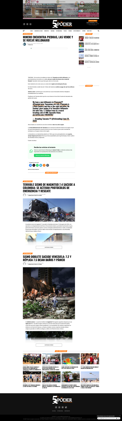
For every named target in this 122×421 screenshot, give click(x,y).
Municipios (46, 30)
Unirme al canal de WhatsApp (42, 155)
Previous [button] (24, 9)
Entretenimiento (76, 30)
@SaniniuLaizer (38, 104)
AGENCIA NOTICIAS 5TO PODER (35, 195)
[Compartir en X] (33, 165)
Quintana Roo (67, 411)
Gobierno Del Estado (39, 30)
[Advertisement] (89, 76)
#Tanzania (57, 102)
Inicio (31, 30)
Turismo (70, 30)
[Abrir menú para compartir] (44, 165)
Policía (65, 30)
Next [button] (97, 9)
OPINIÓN (83, 30)
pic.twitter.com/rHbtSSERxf (43, 114)
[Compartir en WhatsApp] (37, 165)
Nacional (52, 30)
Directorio (89, 30)
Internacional (59, 30)
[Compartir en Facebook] (30, 165)
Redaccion (30, 44)
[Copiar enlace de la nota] (47, 165)
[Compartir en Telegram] (40, 165)
